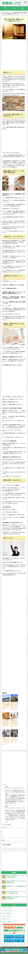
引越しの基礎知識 (6, 913)
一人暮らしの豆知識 (14, 8)
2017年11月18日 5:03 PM (17, 788)
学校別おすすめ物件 (7, 910)
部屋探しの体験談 (23, 8)
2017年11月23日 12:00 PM (18, 808)
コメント (4, 827)
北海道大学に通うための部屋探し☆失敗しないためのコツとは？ (6, 706)
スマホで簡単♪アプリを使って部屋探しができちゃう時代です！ (6, 723)
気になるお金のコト (7, 916)
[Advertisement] (14, 55)
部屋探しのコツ (5, 8)
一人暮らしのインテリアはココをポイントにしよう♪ (14, 740)
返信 (6, 805)
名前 (3, 840)
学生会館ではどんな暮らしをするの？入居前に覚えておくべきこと (14, 723)
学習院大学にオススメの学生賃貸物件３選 (16, 886)
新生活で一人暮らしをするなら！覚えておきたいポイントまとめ (6, 741)
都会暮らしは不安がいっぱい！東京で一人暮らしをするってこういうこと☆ (14, 706)
